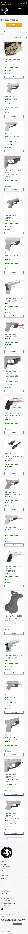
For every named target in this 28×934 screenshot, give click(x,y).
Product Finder (14, 25)
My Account (3, 889)
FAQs (2, 870)
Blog (2, 884)
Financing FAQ (4, 893)
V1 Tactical (7, 931)
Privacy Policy (4, 864)
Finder (18, 8)
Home (2, 878)
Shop (2, 2)
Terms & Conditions (5, 866)
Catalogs (3, 868)
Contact (3, 887)
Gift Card (7, 2)
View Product (14, 77)
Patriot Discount (6, 4)
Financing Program (5, 891)
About (2, 880)
